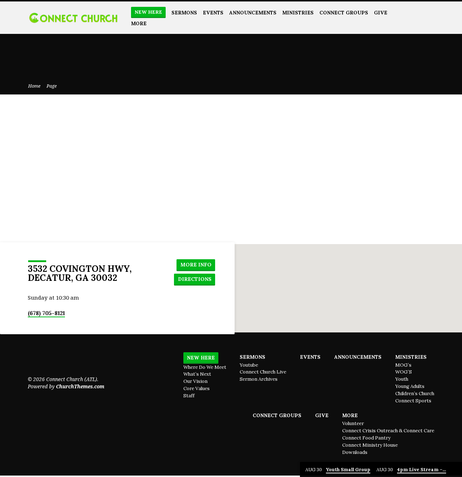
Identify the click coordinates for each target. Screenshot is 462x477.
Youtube (249, 365)
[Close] (455, 470)
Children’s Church (414, 393)
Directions (195, 279)
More (139, 23)
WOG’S (403, 372)
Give (380, 12)
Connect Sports (413, 401)
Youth (401, 379)
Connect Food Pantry (366, 438)
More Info (196, 264)
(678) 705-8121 (46, 313)
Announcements (252, 12)
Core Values (196, 388)
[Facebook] (431, 17)
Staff (189, 396)
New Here (148, 12)
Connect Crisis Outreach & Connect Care (388, 431)
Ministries (298, 12)
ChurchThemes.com (80, 386)
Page (52, 86)
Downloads (354, 452)
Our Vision (195, 381)
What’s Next (197, 374)
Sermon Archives (259, 379)
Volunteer (353, 423)
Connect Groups (343, 12)
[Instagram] (423, 17)
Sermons (184, 12)
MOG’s (403, 365)
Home (34, 86)
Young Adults (409, 386)
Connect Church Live (263, 372)
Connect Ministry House (370, 445)
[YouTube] (414, 17)
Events (213, 12)
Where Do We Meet (204, 367)
